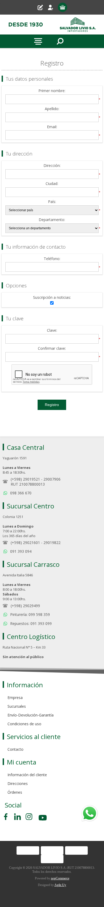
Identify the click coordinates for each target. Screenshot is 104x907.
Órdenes (14, 792)
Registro (42, 7)
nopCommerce (60, 878)
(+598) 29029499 (25, 605)
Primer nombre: (51, 91)
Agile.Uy (60, 885)
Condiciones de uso (24, 723)
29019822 (52, 542)
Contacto (15, 749)
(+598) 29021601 (25, 542)
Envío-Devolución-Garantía (30, 715)
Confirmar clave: (52, 348)
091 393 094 (20, 551)
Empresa (15, 697)
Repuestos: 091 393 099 (31, 623)
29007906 (52, 479)
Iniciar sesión (52, 7)
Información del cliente (27, 774)
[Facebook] (6, 816)
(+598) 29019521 (25, 479)
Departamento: (52, 220)
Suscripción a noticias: (52, 297)
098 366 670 (20, 492)
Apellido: (52, 109)
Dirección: (52, 165)
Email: (52, 127)
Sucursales (16, 706)
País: (52, 202)
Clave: (52, 330)
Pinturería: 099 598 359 (30, 614)
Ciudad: (52, 184)
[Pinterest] (17, 816)
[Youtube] (43, 818)
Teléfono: (52, 259)
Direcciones (17, 783)
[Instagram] (29, 816)
